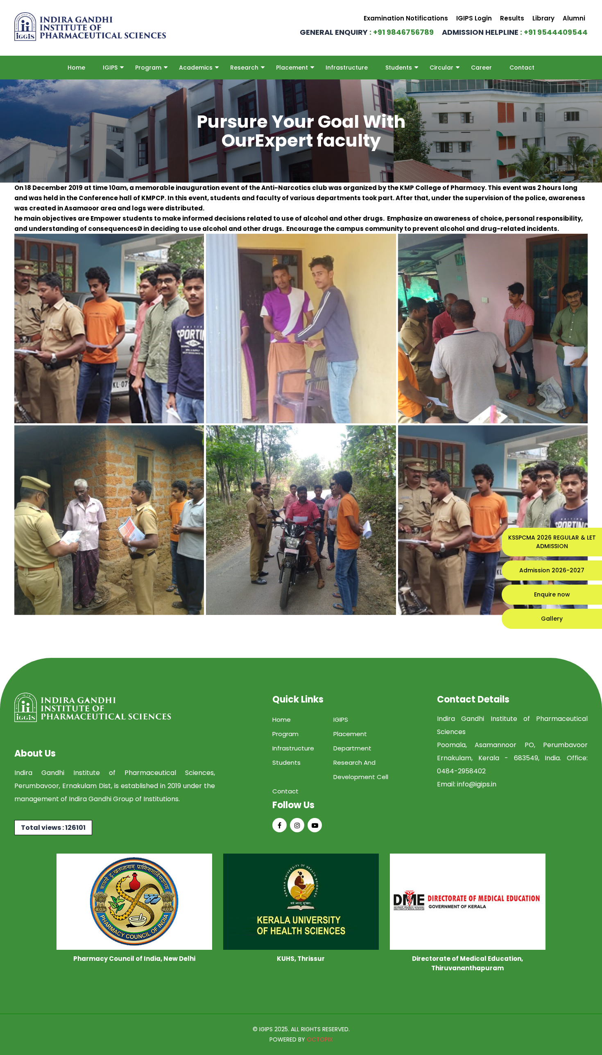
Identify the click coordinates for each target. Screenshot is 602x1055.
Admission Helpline (515, 32)
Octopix (320, 1039)
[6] (493, 328)
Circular (441, 67)
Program (148, 67)
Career (481, 67)
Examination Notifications (406, 18)
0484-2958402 (461, 771)
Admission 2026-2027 (551, 570)
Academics (196, 67)
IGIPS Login (474, 18)
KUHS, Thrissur (301, 958)
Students (398, 67)
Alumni (574, 18)
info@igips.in (476, 784)
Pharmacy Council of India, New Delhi (134, 958)
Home (76, 67)
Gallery (552, 618)
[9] (493, 520)
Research (244, 67)
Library (543, 18)
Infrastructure (347, 67)
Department (352, 748)
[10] (301, 328)
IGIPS (110, 67)
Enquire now (552, 594)
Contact (521, 67)
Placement (292, 67)
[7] (109, 520)
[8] (301, 520)
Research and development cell (360, 769)
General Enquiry (367, 32)
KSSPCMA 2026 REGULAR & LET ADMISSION (552, 541)
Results (512, 18)
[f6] (109, 328)
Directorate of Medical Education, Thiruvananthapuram (467, 963)
